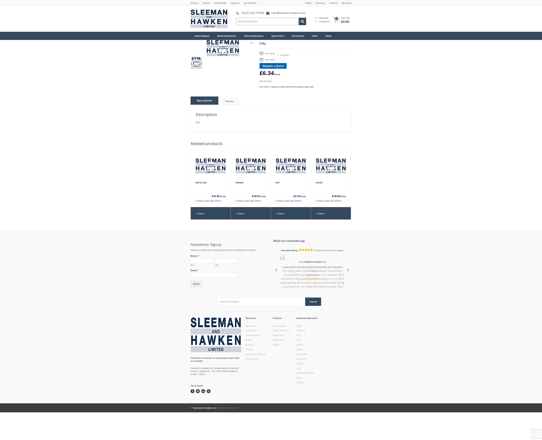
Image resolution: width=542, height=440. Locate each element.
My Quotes (320, 3)
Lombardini (301, 358)
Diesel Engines (201, 35)
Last (216, 265)
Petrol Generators (254, 35)
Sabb (298, 368)
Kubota (299, 349)
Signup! (196, 283)
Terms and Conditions (256, 354)
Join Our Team (250, 3)
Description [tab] (204, 100)
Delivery (249, 349)
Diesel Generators (226, 35)
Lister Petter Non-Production (292, 87)
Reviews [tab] (229, 101)
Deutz (299, 325)
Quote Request (252, 335)
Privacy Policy (252, 358)
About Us (194, 3)
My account (346, 3)
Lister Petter (302, 354)
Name (195, 255)
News (329, 35)
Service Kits (298, 35)
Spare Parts (277, 35)
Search (313, 301)
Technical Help (220, 3)
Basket (308, 3)
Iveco (298, 340)
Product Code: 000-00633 (251, 191)
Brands (206, 3)
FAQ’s (315, 35)
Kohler (299, 344)
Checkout (333, 3)
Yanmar (299, 382)
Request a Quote (273, 66)
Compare (324, 21)
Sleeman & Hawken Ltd (205, 407)
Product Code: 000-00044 (331, 191)
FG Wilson (301, 330)
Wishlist (323, 18)
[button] (252, 43)
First (192, 265)
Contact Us (235, 3)
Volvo (298, 377)
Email (195, 270)
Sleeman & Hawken (305, 373)
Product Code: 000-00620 (291, 191)
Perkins (299, 363)
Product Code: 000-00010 (210, 191)
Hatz (298, 335)
